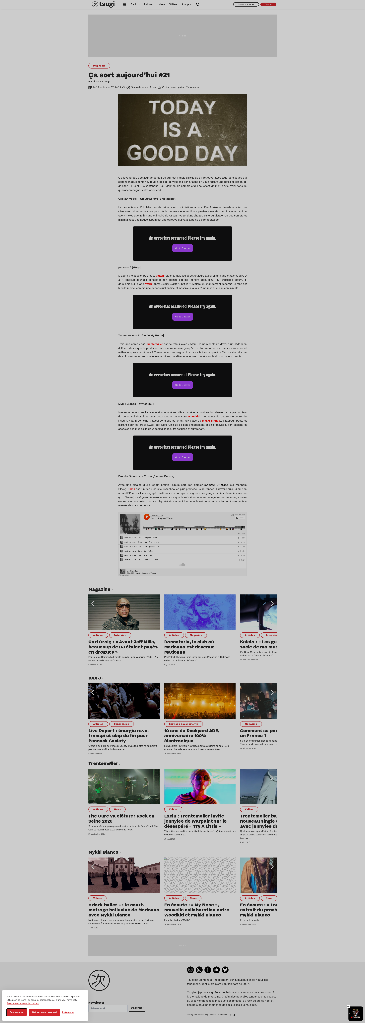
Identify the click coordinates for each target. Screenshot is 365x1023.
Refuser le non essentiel (44, 1012)
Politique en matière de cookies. (23, 1003)
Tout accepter (17, 1012)
